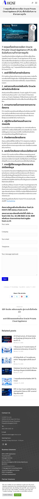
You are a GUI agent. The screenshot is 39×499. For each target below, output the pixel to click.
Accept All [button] (17, 495)
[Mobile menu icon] (36, 3)
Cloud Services (6, 456)
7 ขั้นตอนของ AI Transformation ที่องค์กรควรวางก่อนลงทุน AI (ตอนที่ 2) (25, 348)
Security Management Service (10, 470)
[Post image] (7, 339)
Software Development (9, 474)
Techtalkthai (11, 201)
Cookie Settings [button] (7, 495)
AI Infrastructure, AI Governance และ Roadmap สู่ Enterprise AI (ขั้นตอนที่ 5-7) (25, 338)
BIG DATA (4, 464)
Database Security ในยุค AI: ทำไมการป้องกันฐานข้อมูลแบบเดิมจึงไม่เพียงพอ (25, 369)
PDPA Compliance (7, 472)
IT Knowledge (7, 26)
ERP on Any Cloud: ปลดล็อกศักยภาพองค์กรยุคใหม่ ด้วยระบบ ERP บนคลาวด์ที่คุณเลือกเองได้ (25, 391)
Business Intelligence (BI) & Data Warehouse (15, 462)
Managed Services (7, 458)
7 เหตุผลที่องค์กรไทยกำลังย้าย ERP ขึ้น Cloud (25, 380)
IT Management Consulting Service (12, 468)
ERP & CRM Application (9, 454)
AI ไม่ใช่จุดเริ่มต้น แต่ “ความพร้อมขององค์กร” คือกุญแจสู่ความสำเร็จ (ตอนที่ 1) (25, 359)
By (22, 287)
